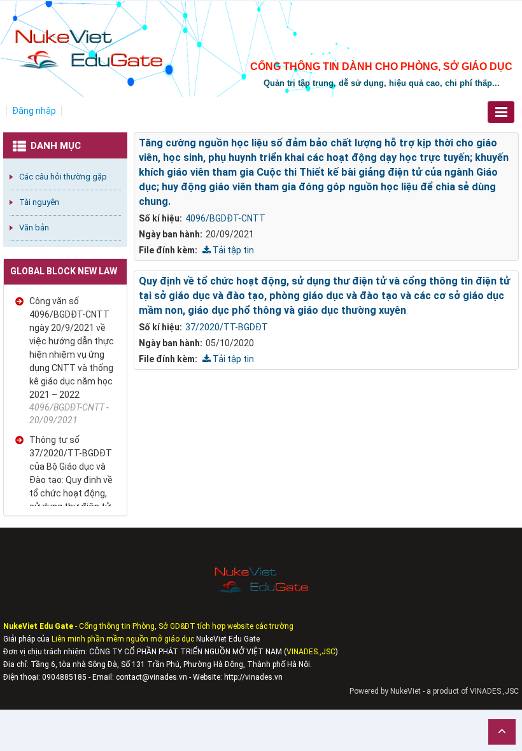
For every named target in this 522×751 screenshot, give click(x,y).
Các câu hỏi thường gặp (63, 176)
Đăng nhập (34, 111)
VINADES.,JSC (494, 691)
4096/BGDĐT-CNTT (225, 218)
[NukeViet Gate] (88, 42)
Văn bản (34, 227)
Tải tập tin (232, 250)
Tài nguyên (39, 202)
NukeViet (405, 691)
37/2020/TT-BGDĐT (226, 327)
